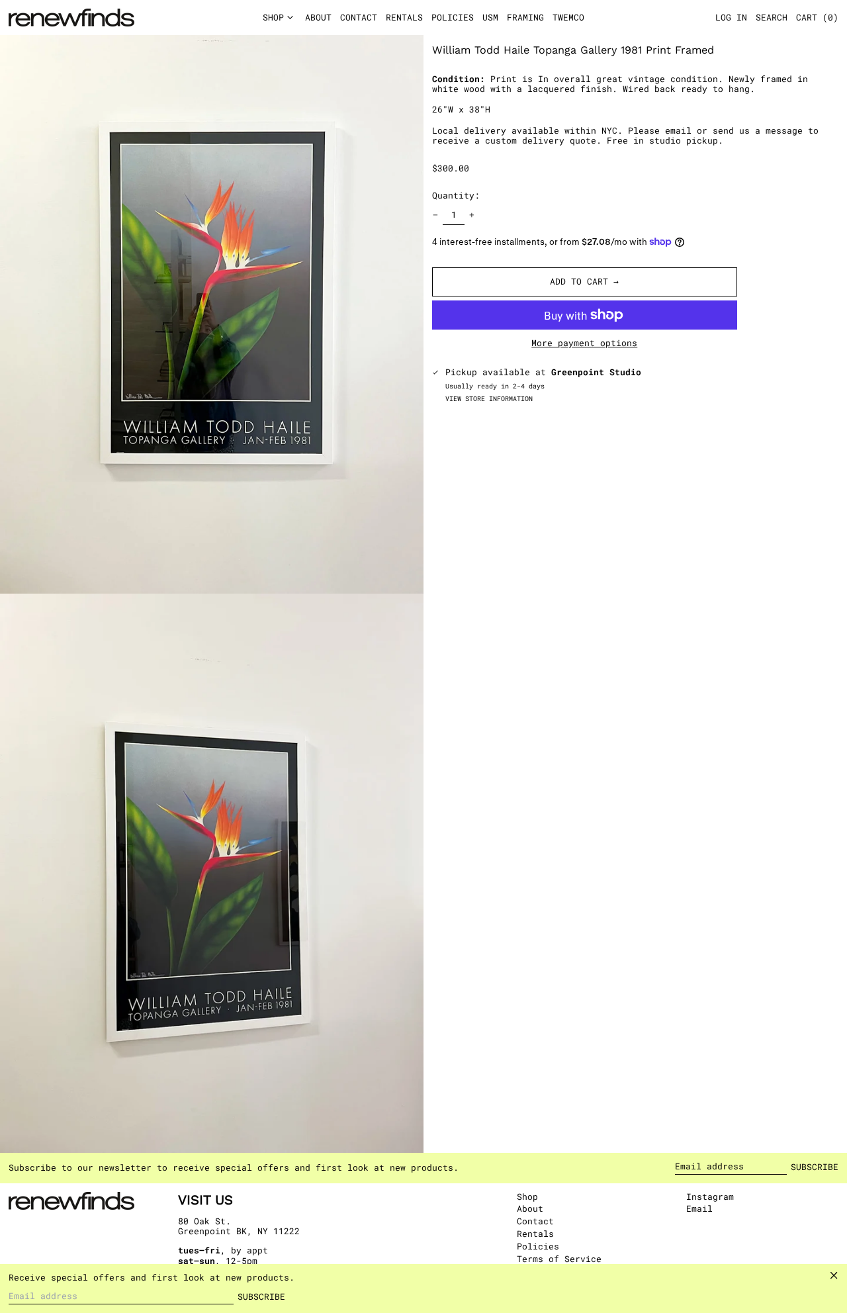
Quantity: (456, 195)
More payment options (584, 343)
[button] (817, 18)
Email (699, 1209)
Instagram (710, 1197)
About (530, 1208)
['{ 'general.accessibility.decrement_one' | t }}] (435, 215)
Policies (538, 1246)
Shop (527, 1196)
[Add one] (472, 215)
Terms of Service (559, 1259)
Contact (535, 1221)
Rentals (535, 1234)
